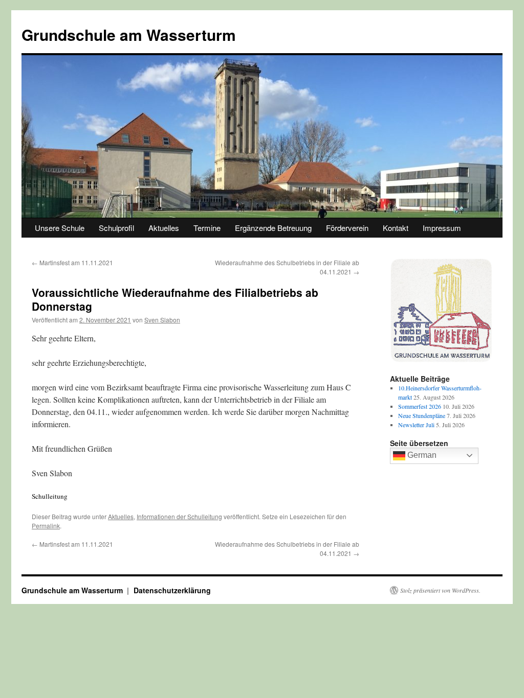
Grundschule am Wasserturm (128, 34)
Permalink (46, 525)
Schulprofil (116, 227)
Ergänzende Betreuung (273, 227)
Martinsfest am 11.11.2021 (72, 262)
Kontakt (395, 227)
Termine (207, 227)
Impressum (442, 227)
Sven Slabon (162, 319)
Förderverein (347, 227)
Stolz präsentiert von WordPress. (440, 590)
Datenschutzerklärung (172, 590)
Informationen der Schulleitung (179, 516)
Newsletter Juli (416, 425)
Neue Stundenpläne (421, 415)
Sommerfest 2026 (419, 406)
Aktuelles (163, 227)
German (420, 455)
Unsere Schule (59, 227)
